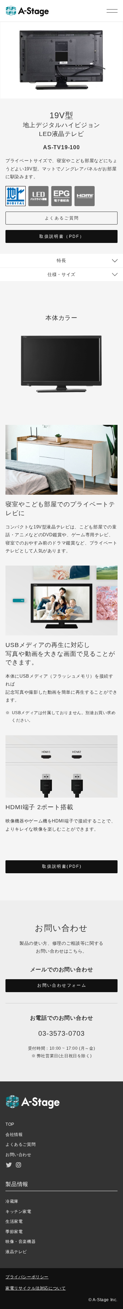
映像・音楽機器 (20, 1241)
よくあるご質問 (62, 218)
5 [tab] (116, 75)
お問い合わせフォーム (61, 985)
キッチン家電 (18, 1211)
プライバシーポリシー (27, 1277)
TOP (9, 1124)
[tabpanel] (61, 60)
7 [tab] (116, 92)
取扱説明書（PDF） (61, 236)
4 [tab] (116, 66)
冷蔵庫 (11, 1201)
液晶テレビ (16, 1251)
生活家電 (14, 1221)
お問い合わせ (18, 1154)
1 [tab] (116, 40)
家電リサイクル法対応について (35, 1288)
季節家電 (14, 1231)
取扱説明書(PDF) (62, 866)
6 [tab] (116, 83)
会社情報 (14, 1134)
